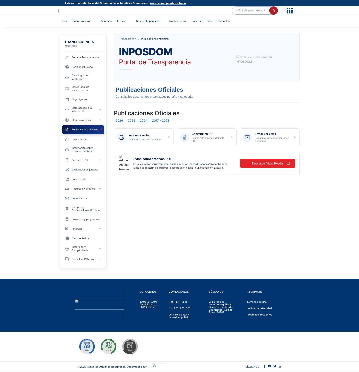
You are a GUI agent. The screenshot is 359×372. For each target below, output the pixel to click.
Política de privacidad (259, 308)
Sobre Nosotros (82, 20)
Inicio (64, 20)
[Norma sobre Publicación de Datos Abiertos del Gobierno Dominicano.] (108, 346)
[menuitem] (290, 10)
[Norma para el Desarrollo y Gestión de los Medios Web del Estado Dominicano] (87, 346)
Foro (209, 20)
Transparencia (177, 20)
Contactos (224, 20)
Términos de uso (257, 301)
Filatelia (121, 20)
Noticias (196, 20)
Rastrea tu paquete (147, 20)
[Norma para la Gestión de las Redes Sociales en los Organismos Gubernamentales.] (130, 346)
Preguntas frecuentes (259, 314)
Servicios (106, 20)
